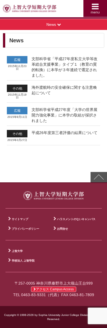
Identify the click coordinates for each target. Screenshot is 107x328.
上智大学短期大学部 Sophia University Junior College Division (29, 9)
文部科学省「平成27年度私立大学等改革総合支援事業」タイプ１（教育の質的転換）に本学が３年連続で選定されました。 (64, 67)
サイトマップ (20, 219)
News (51, 24)
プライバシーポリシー (25, 228)
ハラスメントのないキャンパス (76, 219)
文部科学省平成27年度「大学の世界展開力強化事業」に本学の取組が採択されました (64, 115)
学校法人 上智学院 (23, 260)
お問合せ (62, 228)
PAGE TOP (99, 177)
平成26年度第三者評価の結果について (64, 132)
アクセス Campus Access (55, 289)
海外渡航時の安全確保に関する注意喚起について (64, 90)
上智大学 (17, 250)
